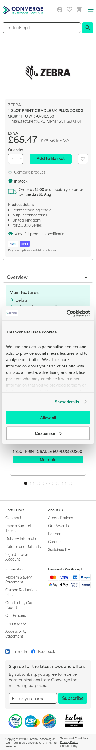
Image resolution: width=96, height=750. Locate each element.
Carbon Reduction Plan (21, 592)
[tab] (48, 277)
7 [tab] (64, 483)
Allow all (48, 417)
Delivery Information (22, 538)
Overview (17, 276)
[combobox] (42, 27)
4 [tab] (45, 483)
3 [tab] (38, 483)
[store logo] (24, 9)
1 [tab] (25, 483)
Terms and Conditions (74, 738)
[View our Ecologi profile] (74, 720)
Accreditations (60, 517)
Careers (54, 541)
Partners (55, 533)
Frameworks (15, 623)
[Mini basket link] (79, 10)
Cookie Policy (68, 745)
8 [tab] (70, 483)
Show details (67, 401)
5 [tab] (51, 483)
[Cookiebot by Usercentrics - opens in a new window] (68, 313)
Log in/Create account (60, 10)
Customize (45, 433)
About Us (55, 510)
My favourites (69, 9)
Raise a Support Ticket (18, 528)
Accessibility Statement (15, 633)
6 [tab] (57, 483)
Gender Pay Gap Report (19, 605)
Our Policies (15, 615)
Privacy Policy (69, 742)
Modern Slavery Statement (18, 579)
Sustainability (59, 549)
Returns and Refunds (23, 546)
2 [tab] (32, 483)
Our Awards (58, 525)
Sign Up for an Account (17, 556)
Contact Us (14, 517)
